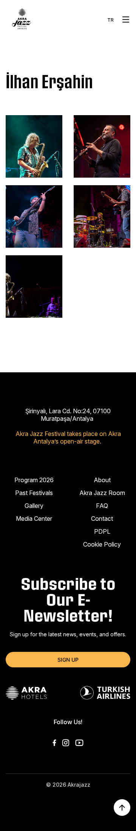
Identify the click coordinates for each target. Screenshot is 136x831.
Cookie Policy (102, 544)
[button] (125, 19)
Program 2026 (34, 480)
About (102, 480)
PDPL (102, 531)
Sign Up (68, 659)
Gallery (34, 505)
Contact (102, 518)
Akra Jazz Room (102, 493)
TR (110, 20)
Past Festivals (34, 493)
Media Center (34, 518)
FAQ (102, 505)
